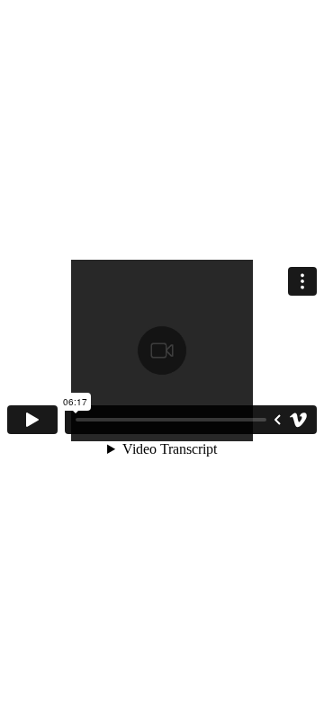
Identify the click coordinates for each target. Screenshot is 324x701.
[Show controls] (277, 419)
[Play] (32, 419)
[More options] (302, 281)
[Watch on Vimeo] (299, 419)
